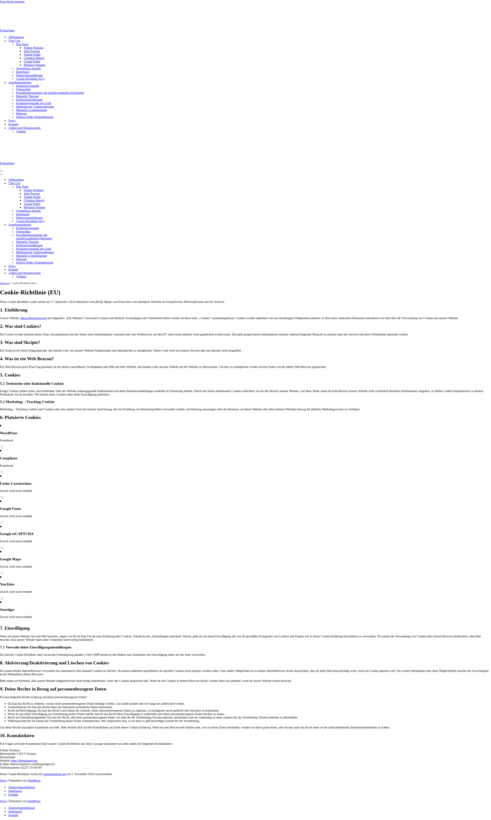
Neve (3, 780)
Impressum (22, 71)
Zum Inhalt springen (12, 1)
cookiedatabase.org (54, 774)
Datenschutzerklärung (29, 75)
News (12, 120)
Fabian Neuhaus (34, 47)
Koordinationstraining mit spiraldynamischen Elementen (50, 92)
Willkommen (16, 37)
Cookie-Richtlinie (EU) (30, 78)
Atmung (21, 131)
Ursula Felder (32, 61)
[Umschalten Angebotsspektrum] (67, 224)
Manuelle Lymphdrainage (31, 110)
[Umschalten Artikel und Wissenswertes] (67, 273)
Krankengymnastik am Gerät (33, 103)
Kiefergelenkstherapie (29, 99)
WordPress (33, 780)
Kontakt (13, 124)
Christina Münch (34, 58)
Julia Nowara (32, 51)
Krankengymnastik (27, 86)
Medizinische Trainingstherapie (35, 106)
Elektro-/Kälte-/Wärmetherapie (34, 117)
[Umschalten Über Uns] (67, 183)
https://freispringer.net (34, 318)
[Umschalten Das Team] (67, 186)
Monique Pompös (34, 65)
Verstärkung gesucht (28, 68)
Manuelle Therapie (27, 96)
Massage (21, 113)
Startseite (5, 283)
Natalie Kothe (32, 54)
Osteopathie (23, 89)
